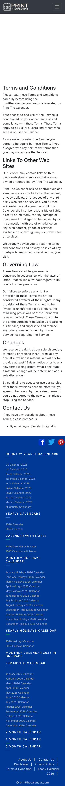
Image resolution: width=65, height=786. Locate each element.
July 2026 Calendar (17, 701)
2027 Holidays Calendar (20, 645)
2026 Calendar (14, 524)
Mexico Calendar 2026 (19, 502)
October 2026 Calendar (20, 716)
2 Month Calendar (23, 732)
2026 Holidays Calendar (20, 641)
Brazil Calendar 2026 (18, 474)
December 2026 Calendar (21, 725)
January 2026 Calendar (19, 673)
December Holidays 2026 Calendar (26, 623)
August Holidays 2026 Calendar (24, 605)
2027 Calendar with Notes (21, 551)
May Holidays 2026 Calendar (23, 590)
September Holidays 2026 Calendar (27, 609)
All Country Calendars (18, 506)
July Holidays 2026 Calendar (23, 600)
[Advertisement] (32, 47)
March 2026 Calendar (18, 683)
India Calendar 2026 (18, 483)
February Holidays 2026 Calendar (25, 576)
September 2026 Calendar (21, 711)
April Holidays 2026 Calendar (23, 586)
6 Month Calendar (23, 746)
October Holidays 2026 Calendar (25, 614)
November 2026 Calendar (21, 720)
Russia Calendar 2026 (18, 488)
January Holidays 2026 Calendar (25, 572)
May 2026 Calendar (17, 692)
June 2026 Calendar (18, 697)
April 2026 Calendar (17, 687)
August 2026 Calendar (19, 706)
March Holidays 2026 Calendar (24, 581)
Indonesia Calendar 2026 (20, 478)
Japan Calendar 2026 (18, 497)
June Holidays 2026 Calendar (23, 595)
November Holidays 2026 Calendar (26, 619)
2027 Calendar (14, 528)
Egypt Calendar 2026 (18, 492)
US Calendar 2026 (16, 464)
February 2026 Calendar (20, 678)
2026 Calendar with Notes (21, 546)
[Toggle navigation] (57, 6)
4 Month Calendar (23, 739)
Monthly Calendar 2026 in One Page (31, 654)
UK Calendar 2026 (16, 469)
